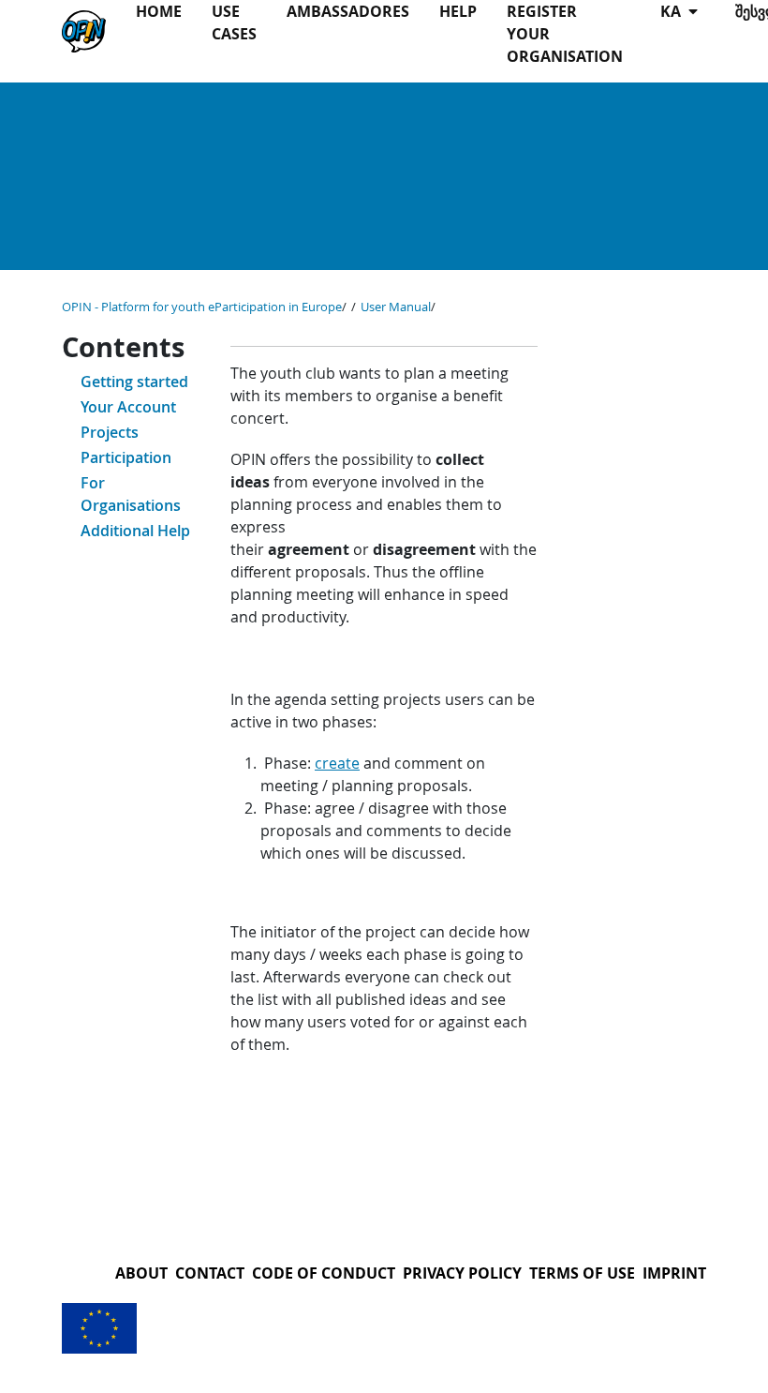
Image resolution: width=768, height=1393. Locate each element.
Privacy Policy (462, 1273)
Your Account (128, 407)
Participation (126, 457)
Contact (209, 1273)
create (337, 763)
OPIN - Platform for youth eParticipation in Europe (202, 307)
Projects (110, 432)
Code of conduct (323, 1273)
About (141, 1273)
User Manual (396, 307)
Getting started (134, 381)
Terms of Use (582, 1273)
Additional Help (135, 530)
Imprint (674, 1273)
